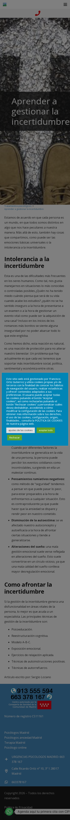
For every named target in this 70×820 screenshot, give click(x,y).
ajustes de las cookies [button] (20, 430)
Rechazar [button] (14, 437)
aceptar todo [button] (46, 430)
